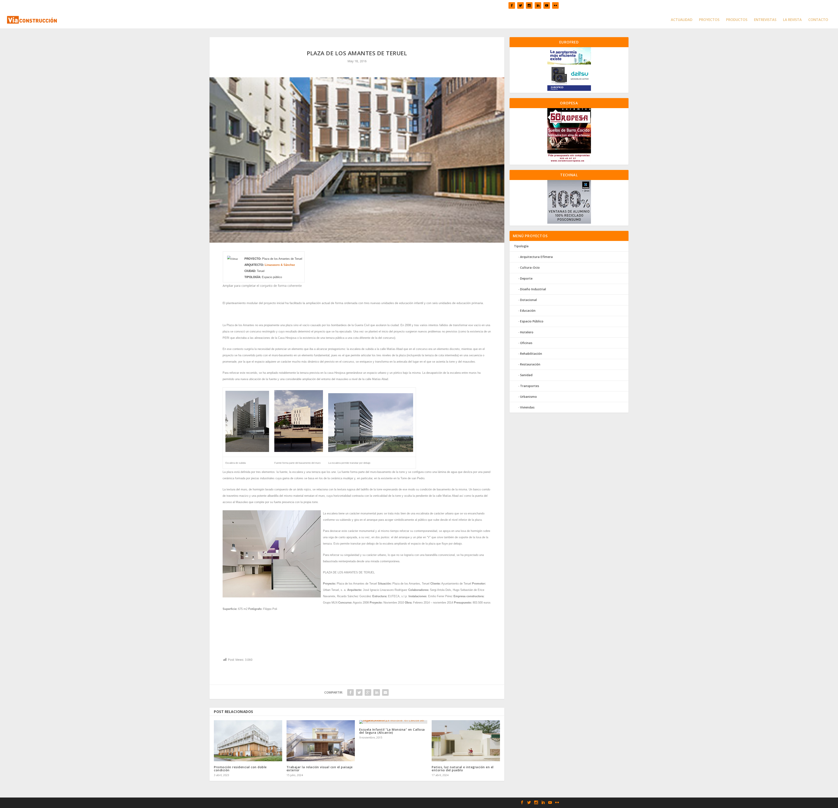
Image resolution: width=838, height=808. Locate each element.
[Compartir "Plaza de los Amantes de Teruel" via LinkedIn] (376, 692)
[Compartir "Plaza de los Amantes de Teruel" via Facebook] (350, 692)
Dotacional (528, 300)
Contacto (818, 20)
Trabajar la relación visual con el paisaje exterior (320, 768)
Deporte (526, 278)
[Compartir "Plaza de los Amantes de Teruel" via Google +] (368, 692)
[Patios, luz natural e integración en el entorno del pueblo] (466, 740)
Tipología (521, 246)
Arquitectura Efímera (536, 257)
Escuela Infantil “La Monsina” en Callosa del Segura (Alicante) (392, 731)
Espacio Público (531, 321)
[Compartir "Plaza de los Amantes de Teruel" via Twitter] (359, 692)
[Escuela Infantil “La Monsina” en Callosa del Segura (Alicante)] (393, 722)
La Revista (792, 20)
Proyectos (709, 20)
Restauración (530, 364)
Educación (528, 310)
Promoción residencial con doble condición (240, 768)
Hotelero (526, 332)
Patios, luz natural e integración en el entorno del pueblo (463, 768)
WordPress (354, 803)
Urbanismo (528, 396)
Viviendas (527, 407)
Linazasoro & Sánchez (280, 264)
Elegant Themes (311, 803)
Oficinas (526, 343)
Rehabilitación (531, 353)
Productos (736, 20)
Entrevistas (765, 20)
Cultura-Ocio (530, 267)
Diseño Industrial (533, 289)
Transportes (529, 386)
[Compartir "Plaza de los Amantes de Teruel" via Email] (385, 692)
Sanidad (526, 375)
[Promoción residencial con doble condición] (248, 740)
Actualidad (681, 20)
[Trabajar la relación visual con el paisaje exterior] (321, 740)
